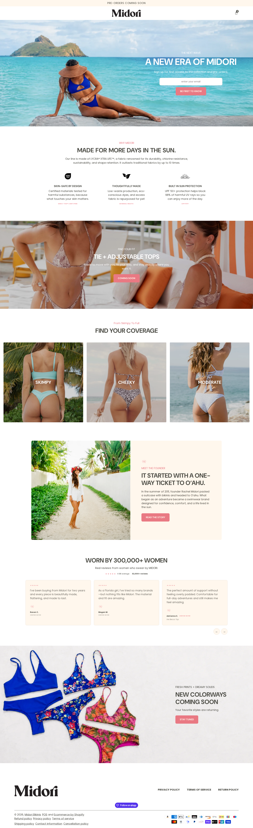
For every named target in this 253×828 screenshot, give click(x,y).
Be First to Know (191, 91)
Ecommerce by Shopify (69, 814)
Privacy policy (42, 818)
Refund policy (23, 818)
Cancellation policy (75, 824)
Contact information (48, 824)
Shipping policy (24, 824)
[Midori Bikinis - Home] (126, 13)
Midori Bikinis (33, 814)
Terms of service (63, 818)
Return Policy (228, 789)
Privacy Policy (169, 789)
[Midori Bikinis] (36, 791)
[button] (236, 13)
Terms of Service (199, 789)
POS (44, 814)
